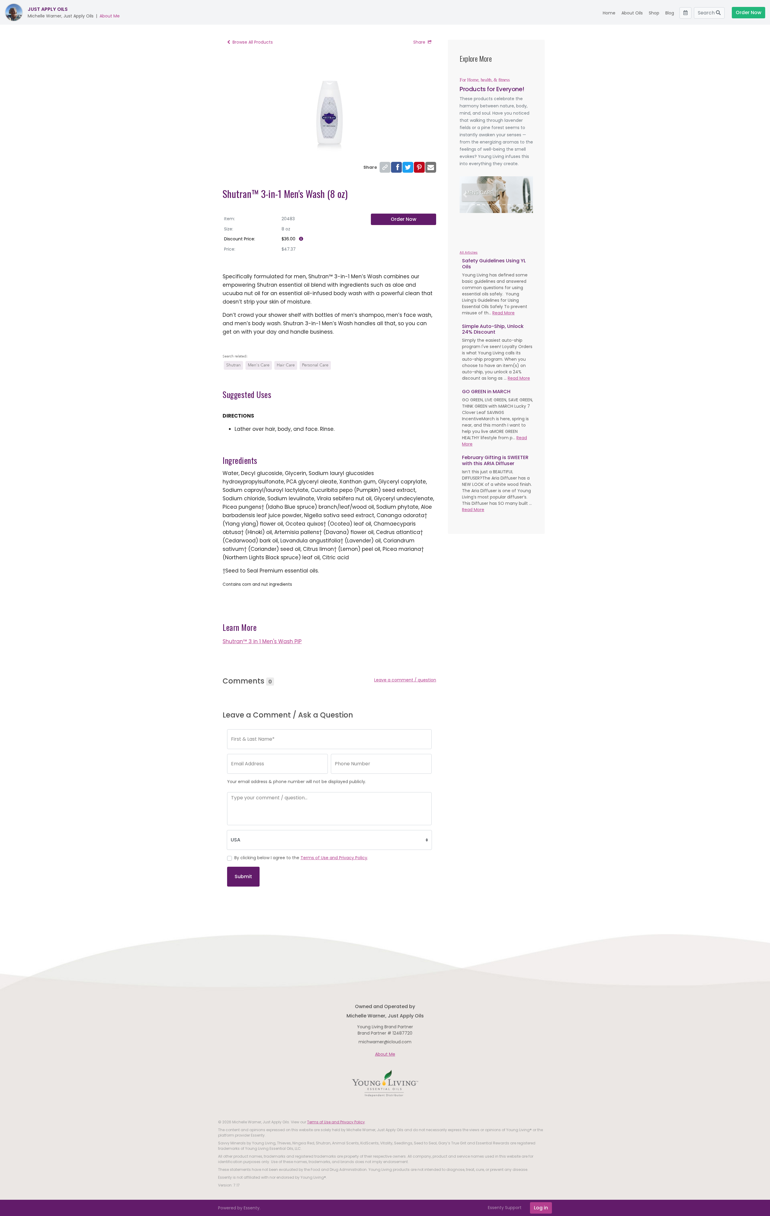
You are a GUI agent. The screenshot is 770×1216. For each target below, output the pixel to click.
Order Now (403, 219)
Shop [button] (654, 13)
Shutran (233, 365)
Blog (669, 13)
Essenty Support (505, 1208)
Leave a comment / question (405, 680)
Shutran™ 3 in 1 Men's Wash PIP (262, 641)
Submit (243, 876)
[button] (465, 194)
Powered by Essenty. (239, 1208)
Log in (541, 1207)
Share (419, 42)
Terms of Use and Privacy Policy (333, 858)
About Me (110, 16)
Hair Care (286, 365)
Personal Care (315, 365)
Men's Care (259, 365)
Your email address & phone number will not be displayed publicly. (296, 782)
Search (707, 12)
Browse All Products (253, 42)
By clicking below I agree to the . (301, 858)
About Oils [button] (632, 13)
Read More (503, 313)
